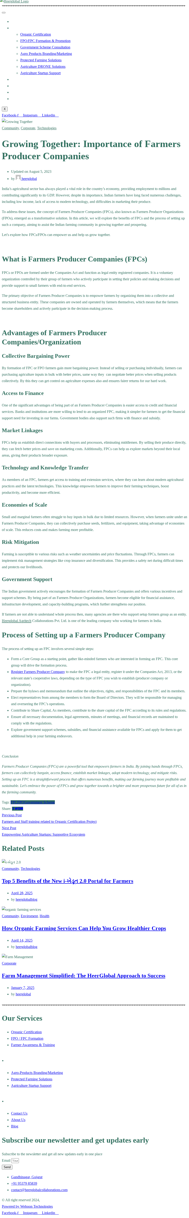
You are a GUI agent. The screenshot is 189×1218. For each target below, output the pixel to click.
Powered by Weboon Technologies (27, 1206)
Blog (14, 86)
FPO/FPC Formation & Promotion (45, 41)
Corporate (28, 128)
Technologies (46, 128)
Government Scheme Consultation (45, 47)
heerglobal (29, 179)
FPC (14, 802)
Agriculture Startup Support (40, 73)
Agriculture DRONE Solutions (42, 66)
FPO (20, 802)
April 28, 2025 (21, 893)
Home (15, 21)
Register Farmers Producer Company (38, 672)
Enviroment (29, 916)
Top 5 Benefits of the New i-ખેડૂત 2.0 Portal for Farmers (67, 881)
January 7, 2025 (22, 988)
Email (6, 1160)
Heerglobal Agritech (16, 621)
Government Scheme (39, 802)
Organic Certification (35, 34)
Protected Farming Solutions (41, 60)
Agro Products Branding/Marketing (46, 54)
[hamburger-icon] (4, 12)
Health (44, 916)
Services (17, 28)
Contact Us (19, 99)
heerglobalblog (26, 899)
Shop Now (19, 79)
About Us (18, 92)
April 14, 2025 (21, 940)
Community (10, 128)
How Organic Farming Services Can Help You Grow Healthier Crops (84, 928)
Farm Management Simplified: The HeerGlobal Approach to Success (83, 976)
